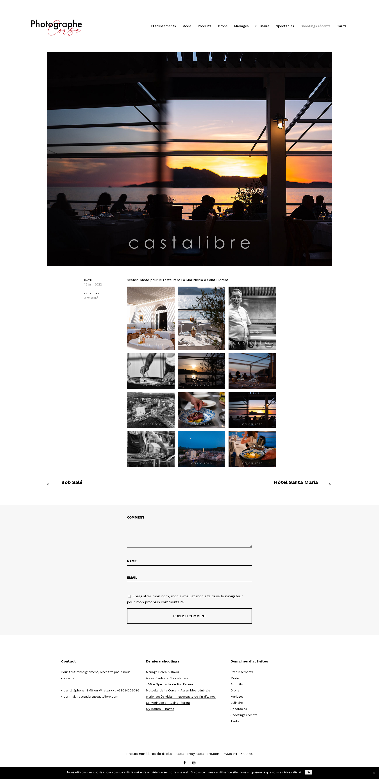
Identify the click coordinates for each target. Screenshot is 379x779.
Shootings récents (316, 26)
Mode (186, 26)
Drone (223, 26)
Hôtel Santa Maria (296, 482)
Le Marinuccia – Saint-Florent (168, 702)
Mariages (241, 26)
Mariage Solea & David (162, 672)
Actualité (91, 298)
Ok (308, 772)
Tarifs (341, 26)
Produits (204, 26)
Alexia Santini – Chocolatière (167, 678)
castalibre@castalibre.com (98, 696)
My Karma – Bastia (160, 709)
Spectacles (285, 26)
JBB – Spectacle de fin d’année (169, 684)
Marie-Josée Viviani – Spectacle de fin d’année (181, 696)
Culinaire (262, 26)
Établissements (163, 26)
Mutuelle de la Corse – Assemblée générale (178, 690)
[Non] (373, 773)
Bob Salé (71, 482)
